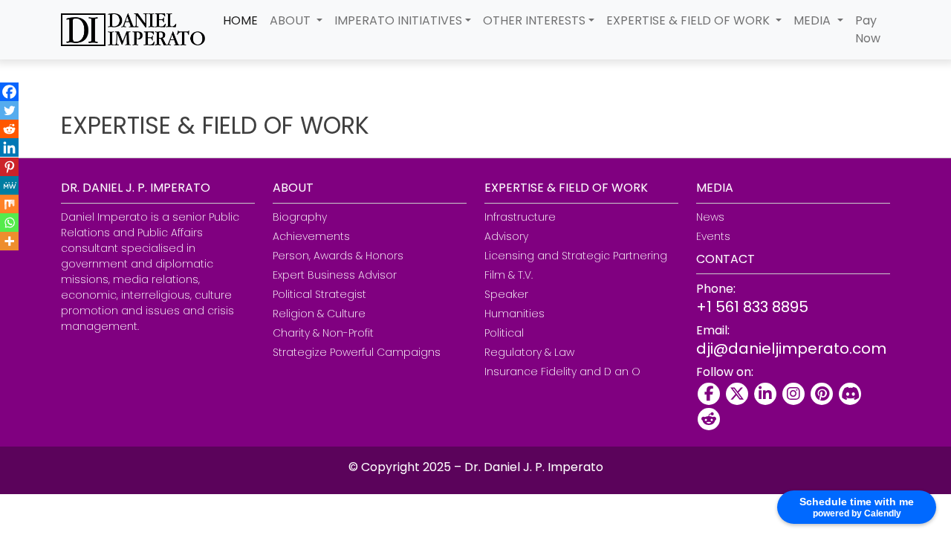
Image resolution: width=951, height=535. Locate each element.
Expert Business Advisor (335, 275)
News (710, 217)
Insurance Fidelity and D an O (562, 371)
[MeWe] (9, 185)
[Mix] (9, 204)
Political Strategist (319, 294)
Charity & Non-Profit (323, 332)
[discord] (850, 394)
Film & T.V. (508, 275)
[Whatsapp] (9, 222)
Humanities (514, 313)
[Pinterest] (9, 167)
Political (504, 332)
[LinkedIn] (765, 394)
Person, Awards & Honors (338, 255)
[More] (9, 241)
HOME (240, 20)
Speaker (506, 294)
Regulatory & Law (529, 352)
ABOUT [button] (292, 20)
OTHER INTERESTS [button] (534, 20)
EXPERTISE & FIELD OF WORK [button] (689, 20)
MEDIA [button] (813, 20)
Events (713, 236)
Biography (300, 217)
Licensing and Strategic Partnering (575, 255)
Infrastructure (520, 217)
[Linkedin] (9, 147)
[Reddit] (9, 129)
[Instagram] (793, 394)
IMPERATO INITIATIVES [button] (398, 20)
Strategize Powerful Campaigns (357, 352)
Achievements (311, 236)
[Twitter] (9, 110)
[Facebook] (9, 91)
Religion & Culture (319, 313)
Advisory (506, 236)
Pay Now (867, 29)
